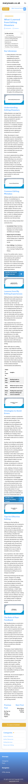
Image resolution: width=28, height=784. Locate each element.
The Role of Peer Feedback (12, 47)
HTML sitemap (6, 772)
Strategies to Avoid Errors (11, 43)
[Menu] (25, 3)
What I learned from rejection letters (13, 8)
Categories (5, 761)
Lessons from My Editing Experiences (11, 41)
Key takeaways (10, 35)
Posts (3, 763)
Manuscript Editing (8, 745)
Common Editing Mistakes (11, 38)
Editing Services (9, 16)
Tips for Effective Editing (11, 45)
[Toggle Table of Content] (21, 33)
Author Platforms (8, 736)
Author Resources (8, 739)
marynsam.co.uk (11, 3)
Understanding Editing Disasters (13, 37)
